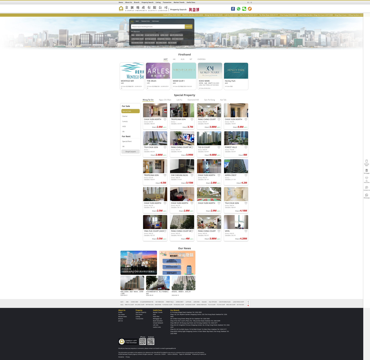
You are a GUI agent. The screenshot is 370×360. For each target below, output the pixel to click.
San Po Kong (209, 100)
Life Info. (156, 325)
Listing (138, 316)
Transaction (145, 21)
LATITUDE (188, 302)
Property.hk (202, 354)
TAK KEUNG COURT (137, 43)
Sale (132, 21)
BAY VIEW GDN (160, 302)
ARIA (132, 35)
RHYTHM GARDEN (150, 39)
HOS (124, 126)
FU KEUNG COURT (167, 304)
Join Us (120, 321)
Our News (121, 314)
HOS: (122, 305)
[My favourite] (165, 119)
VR (123, 131)
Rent (137, 21)
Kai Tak (223, 100)
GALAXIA (204, 302)
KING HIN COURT (230, 304)
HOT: (122, 302)
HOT (166, 59)
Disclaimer (121, 357)
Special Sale (126, 111)
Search (187, 26)
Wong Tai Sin (148, 100)
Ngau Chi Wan (165, 100)
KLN (182, 59)
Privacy (128, 357)
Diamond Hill (193, 100)
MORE (248, 302)
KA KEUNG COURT (190, 304)
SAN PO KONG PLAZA (176, 35)
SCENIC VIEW (139, 35)
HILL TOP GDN (213, 302)
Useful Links (157, 327)
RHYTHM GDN (149, 304)
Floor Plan (156, 316)
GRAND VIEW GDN (202, 304)
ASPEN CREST (164, 35)
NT (191, 59)
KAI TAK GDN (240, 304)
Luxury (125, 121)
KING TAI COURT (150, 43)
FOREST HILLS (170, 302)
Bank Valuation (158, 321)
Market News (122, 316)
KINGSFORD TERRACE (164, 39)
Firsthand (155, 21)
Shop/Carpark (130, 151)
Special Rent (127, 141)
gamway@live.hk (171, 348)
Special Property (141, 312)
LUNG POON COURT (137, 39)
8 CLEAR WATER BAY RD (152, 35)
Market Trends (157, 312)
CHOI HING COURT (177, 39)
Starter (125, 116)
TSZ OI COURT (172, 43)
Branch (120, 319)
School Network (158, 323)
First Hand (139, 314)
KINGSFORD (158, 304)
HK (174, 59)
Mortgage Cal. (157, 319)
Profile (120, 312)
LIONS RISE (196, 302)
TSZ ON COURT (221, 304)
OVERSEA (201, 59)
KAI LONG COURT (161, 43)
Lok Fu (179, 100)
